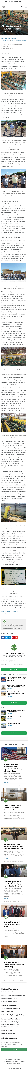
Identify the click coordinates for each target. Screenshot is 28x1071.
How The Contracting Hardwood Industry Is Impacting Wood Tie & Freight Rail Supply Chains (16, 679)
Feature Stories (6, 40)
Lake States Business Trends (14, 716)
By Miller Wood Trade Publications (13, 625)
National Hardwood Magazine (18, 40)
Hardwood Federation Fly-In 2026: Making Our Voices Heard (13, 924)
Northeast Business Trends (13, 723)
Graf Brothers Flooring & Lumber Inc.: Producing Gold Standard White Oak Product (16, 693)
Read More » (9, 682)
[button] (25, 6)
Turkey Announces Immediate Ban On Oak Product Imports (16, 711)
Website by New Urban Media (14, 1068)
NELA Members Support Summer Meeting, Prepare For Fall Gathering (14, 965)
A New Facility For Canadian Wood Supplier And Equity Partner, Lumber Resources (13, 884)
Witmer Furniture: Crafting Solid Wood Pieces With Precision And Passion (16, 686)
